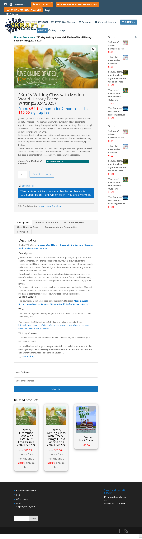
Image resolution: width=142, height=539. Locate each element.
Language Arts (44, 206)
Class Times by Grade (28, 227)
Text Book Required (74, 222)
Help (62, 30)
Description (23, 222)
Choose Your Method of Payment (30, 162)
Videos (42, 30)
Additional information (46, 222)
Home (17, 37)
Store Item (29, 37)
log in (62, 194)
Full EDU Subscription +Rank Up (53, 193)
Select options (42, 174)
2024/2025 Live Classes (63, 22)
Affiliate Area (22, 499)
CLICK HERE (120, 503)
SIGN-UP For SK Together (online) (77, 4)
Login (48, 10)
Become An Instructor (26, 490)
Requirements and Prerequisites (61, 227)
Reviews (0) (22, 231)
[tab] (23, 222)
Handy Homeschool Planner (23, 10)
